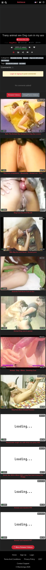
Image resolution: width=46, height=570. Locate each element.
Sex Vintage (5, 60)
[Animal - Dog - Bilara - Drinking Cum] (23, 352)
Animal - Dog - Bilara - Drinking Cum (23, 370)
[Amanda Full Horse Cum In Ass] (23, 273)
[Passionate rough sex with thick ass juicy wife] (23, 427)
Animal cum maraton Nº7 (23, 540)
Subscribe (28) (23, 39)
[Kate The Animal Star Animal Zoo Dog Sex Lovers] (23, 116)
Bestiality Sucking (16, 58)
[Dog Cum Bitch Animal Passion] (23, 391)
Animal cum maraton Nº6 (23, 508)
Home (14, 555)
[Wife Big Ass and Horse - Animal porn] (23, 234)
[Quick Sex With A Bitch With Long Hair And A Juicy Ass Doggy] (23, 460)
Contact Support (23, 563)
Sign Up (23, 555)
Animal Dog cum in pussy (23, 331)
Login (32, 555)
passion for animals (12, 63)
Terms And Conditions (12, 559)
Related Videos (14, 95)
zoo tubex (22, 63)
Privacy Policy (29, 559)
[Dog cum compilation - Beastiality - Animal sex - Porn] (23, 155)
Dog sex (25, 58)
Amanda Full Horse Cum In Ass (23, 291)
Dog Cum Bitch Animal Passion (23, 410)
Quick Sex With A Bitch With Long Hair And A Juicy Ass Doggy (23, 476)
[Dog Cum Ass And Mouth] (23, 194)
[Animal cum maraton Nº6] (23, 492)
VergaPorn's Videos (30, 95)
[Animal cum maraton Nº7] (23, 525)
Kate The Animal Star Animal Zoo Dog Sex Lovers (23, 134)
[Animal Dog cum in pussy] (23, 313)
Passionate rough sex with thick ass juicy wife (23, 442)
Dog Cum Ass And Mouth (23, 213)
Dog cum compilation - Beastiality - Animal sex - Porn (23, 173)
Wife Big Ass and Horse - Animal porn (23, 252)
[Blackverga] (22, 2)
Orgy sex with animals (36, 58)
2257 (40, 559)
